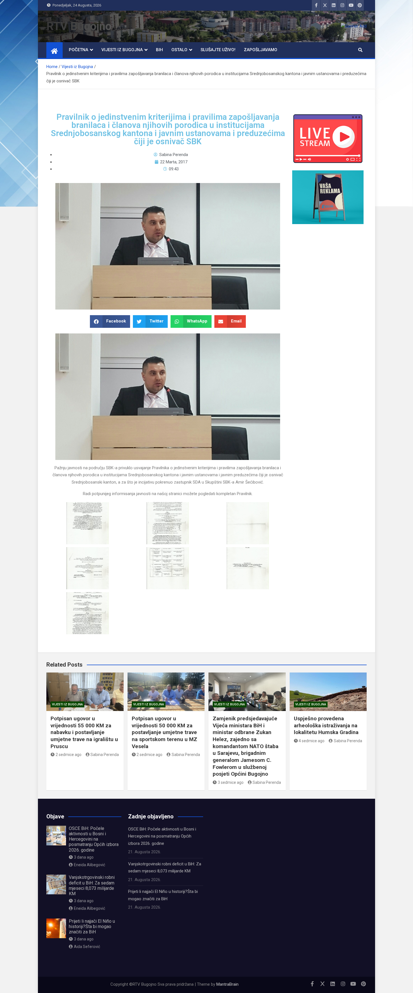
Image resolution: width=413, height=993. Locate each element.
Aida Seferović (87, 946)
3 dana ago (84, 857)
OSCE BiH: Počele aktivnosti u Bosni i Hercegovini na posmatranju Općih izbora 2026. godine (94, 839)
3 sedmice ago (231, 782)
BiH (159, 49)
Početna (78, 49)
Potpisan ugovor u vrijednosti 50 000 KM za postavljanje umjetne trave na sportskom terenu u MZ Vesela (164, 732)
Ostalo (179, 49)
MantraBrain (227, 984)
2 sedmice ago (68, 754)
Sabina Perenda (104, 754)
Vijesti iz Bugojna (122, 49)
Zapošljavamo (260, 49)
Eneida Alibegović (89, 865)
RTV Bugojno (79, 26)
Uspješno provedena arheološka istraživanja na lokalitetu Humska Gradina (326, 725)
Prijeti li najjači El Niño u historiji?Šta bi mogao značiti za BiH (92, 926)
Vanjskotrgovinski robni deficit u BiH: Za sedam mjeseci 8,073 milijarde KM (92, 885)
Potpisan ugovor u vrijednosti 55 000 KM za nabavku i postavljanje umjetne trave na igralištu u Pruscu (84, 732)
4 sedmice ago (311, 741)
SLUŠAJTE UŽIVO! (218, 49)
